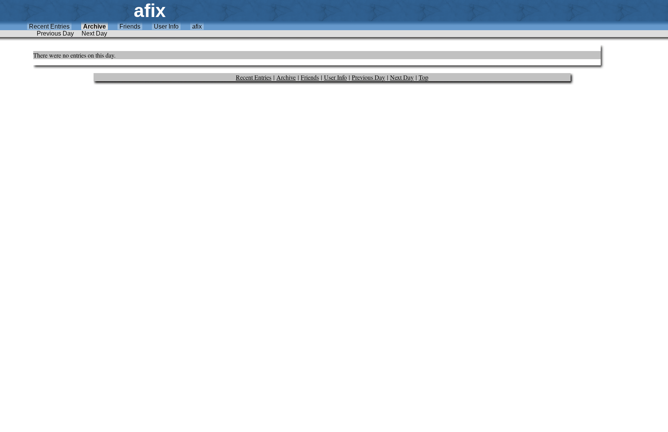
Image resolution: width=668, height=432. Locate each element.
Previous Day (55, 33)
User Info (166, 26)
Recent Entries (49, 26)
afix (197, 26)
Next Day (94, 33)
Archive (94, 26)
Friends (129, 26)
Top (423, 77)
